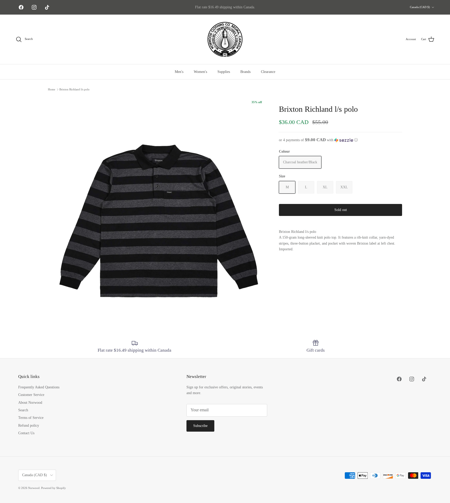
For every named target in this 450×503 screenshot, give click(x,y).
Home (51, 89)
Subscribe (200, 426)
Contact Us (26, 433)
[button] (340, 140)
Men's (179, 72)
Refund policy (28, 425)
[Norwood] (225, 39)
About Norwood (30, 403)
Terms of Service (30, 418)
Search (23, 410)
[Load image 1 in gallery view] (157, 206)
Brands (245, 72)
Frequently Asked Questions (38, 387)
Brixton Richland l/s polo (74, 89)
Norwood (34, 487)
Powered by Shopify (53, 487)
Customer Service (31, 395)
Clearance (268, 72)
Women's (200, 72)
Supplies (223, 72)
